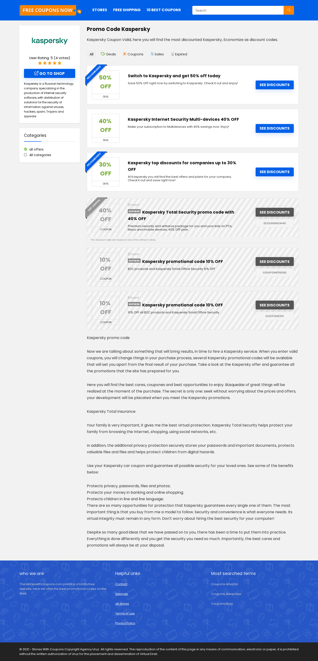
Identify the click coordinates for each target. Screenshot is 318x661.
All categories (40, 155)
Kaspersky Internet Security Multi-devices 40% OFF (183, 119)
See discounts (275, 84)
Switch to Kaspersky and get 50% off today (174, 76)
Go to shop (51, 73)
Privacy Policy (125, 623)
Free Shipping (127, 10)
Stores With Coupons (48, 649)
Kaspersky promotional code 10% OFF (182, 261)
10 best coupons (164, 10)
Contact (121, 584)
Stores (99, 10)
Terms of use (125, 613)
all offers (36, 149)
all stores (122, 604)
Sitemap (121, 594)
